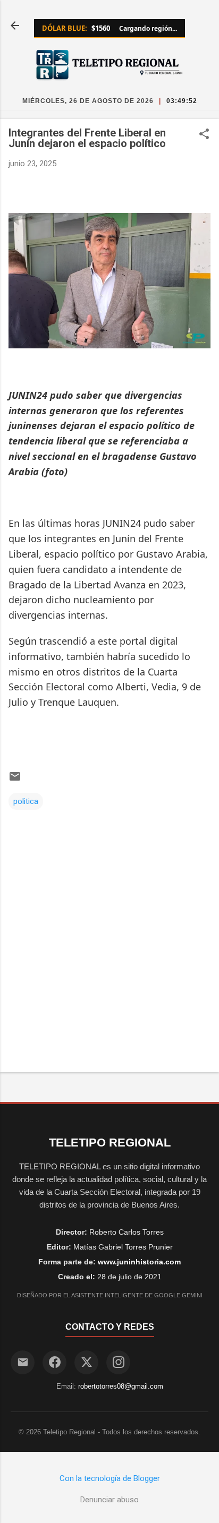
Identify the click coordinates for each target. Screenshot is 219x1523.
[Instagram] (118, 1362)
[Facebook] (54, 1362)
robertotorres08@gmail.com (120, 1386)
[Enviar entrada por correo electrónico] (15, 780)
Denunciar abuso (109, 1499)
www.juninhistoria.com (139, 1261)
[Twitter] (86, 1362)
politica (25, 801)
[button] (204, 134)
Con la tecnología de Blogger (110, 1478)
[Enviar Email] (23, 1362)
